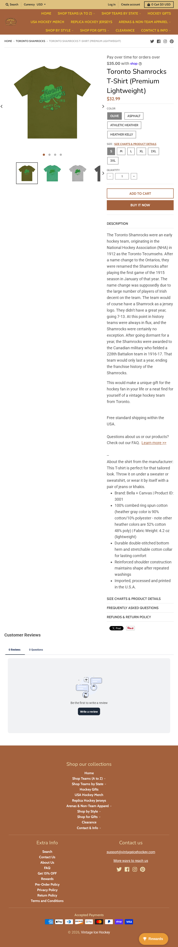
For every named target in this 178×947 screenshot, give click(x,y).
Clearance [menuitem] (125, 30)
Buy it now (140, 205)
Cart (161, 4)
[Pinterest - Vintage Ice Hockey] (172, 41)
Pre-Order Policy (47, 884)
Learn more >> (154, 442)
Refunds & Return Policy (129, 617)
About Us (47, 862)
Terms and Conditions (47, 901)
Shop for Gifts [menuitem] (93, 30)
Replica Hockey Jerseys (89, 800)
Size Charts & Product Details (135, 144)
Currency (29, 4)
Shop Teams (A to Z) (87, 778)
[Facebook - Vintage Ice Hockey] (159, 41)
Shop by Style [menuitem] (58, 30)
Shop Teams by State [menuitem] (120, 13)
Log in (111, 4)
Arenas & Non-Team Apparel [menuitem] (143, 22)
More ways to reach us (131, 861)
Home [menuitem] (46, 13)
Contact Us (47, 857)
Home (8, 41)
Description (117, 224)
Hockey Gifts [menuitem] (159, 13)
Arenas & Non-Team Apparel (87, 806)
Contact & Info (87, 828)
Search (47, 852)
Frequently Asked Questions (132, 608)
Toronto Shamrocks (30, 41)
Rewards (47, 879)
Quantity (113, 170)
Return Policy (47, 895)
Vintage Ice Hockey (95, 932)
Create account (130, 4)
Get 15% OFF (47, 873)
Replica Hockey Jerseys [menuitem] (91, 22)
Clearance (89, 822)
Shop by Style (87, 811)
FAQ (47, 868)
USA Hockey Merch (89, 795)
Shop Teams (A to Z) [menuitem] (75, 13)
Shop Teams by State (87, 784)
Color (111, 108)
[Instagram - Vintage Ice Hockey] (165, 41)
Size (131, 144)
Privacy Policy (47, 890)
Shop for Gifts (87, 817)
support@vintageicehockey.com (131, 852)
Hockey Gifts (89, 789)
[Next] (102, 106)
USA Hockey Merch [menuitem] (47, 22)
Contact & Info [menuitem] (154, 30)
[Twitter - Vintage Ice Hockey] (152, 41)
